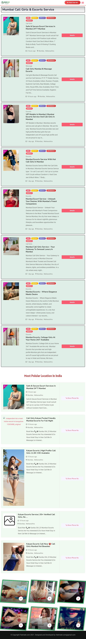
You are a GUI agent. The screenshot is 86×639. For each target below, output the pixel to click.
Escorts (28, 112)
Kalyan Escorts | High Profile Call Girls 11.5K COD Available (41, 451)
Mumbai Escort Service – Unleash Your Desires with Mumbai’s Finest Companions (41, 201)
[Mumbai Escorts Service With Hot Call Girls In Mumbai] (11, 160)
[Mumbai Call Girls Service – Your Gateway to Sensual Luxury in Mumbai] (11, 246)
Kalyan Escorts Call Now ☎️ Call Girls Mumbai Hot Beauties (40, 545)
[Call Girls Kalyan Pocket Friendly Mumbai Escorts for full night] (13, 421)
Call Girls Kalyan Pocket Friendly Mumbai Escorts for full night (40, 419)
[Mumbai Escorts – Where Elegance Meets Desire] (11, 291)
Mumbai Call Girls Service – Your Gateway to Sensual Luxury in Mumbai (40, 249)
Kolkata (65, 598)
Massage (29, 66)
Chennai (65, 624)
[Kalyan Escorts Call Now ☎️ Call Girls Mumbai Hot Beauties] (13, 557)
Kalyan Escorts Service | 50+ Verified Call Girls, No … (36, 515)
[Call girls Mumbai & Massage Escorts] (11, 68)
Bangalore (9, 624)
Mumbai (41, 51)
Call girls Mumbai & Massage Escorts (39, 70)
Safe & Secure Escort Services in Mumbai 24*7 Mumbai (40, 27)
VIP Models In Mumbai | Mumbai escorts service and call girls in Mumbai (40, 117)
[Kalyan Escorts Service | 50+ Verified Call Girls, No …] (9, 520)
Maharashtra (49, 51)
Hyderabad (38, 624)
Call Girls (29, 23)
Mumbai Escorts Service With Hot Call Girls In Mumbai (41, 160)
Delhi (35, 597)
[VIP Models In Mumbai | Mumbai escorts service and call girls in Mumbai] (11, 114)
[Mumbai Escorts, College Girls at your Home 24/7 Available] (11, 336)
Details (72, 35)
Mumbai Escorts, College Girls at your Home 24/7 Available (40, 338)
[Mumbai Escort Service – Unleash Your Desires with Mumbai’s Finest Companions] (11, 198)
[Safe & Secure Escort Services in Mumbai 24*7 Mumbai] (11, 26)
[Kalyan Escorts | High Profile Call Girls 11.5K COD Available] (13, 477)
